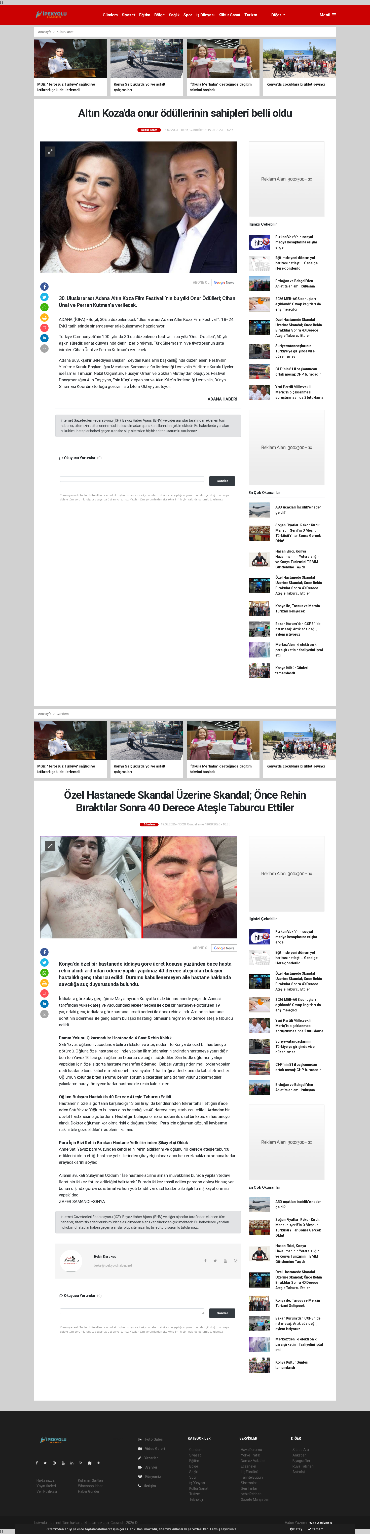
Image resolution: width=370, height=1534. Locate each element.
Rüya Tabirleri (302, 1466)
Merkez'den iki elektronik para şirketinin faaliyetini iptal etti (299, 650)
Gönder (222, 481)
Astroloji (298, 1472)
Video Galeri (154, 1449)
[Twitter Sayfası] (47, 1463)
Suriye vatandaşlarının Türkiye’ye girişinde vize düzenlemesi (295, 351)
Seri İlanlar (249, 1488)
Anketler (299, 1455)
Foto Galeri (153, 1439)
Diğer (276, 15)
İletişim (149, 1486)
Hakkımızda (45, 1480)
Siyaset (128, 15)
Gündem (110, 15)
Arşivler (151, 1467)
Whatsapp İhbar (90, 1486)
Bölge (159, 15)
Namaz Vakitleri (253, 1461)
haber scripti (190, 1523)
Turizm (250, 15)
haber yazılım (210, 1523)
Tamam (317, 1529)
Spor (187, 15)
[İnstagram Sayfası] (56, 1463)
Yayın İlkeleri (46, 1486)
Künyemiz (152, 1477)
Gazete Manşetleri (255, 1500)
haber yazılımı (149, 1523)
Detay (297, 1529)
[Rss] (83, 1463)
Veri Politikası (46, 1491)
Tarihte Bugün (252, 1477)
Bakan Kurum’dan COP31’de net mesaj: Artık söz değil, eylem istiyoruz (297, 629)
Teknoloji (196, 1500)
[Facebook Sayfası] (39, 1463)
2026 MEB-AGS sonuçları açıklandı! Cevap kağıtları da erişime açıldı (298, 304)
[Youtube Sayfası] (65, 1463)
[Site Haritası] (92, 1463)
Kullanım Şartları (90, 1480)
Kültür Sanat (229, 15)
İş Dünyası (205, 15)
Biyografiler (301, 1461)
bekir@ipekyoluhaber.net (113, 1265)
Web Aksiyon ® (320, 1523)
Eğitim (144, 15)
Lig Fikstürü (249, 1472)
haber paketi (170, 1523)
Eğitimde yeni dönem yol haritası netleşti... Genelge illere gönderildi (296, 263)
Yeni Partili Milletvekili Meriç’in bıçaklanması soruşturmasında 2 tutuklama (299, 392)
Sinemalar (249, 1483)
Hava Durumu (251, 1450)
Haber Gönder (88, 1491)
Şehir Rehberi (251, 1494)
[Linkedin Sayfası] (74, 1463)
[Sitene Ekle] (100, 1463)
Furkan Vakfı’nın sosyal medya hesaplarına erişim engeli (296, 242)
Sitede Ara (300, 1450)
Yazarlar (151, 1458)
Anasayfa (45, 32)
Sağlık (174, 15)
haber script (231, 1523)
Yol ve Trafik (250, 1455)
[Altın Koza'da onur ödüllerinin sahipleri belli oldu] (138, 207)
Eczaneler (248, 1466)
